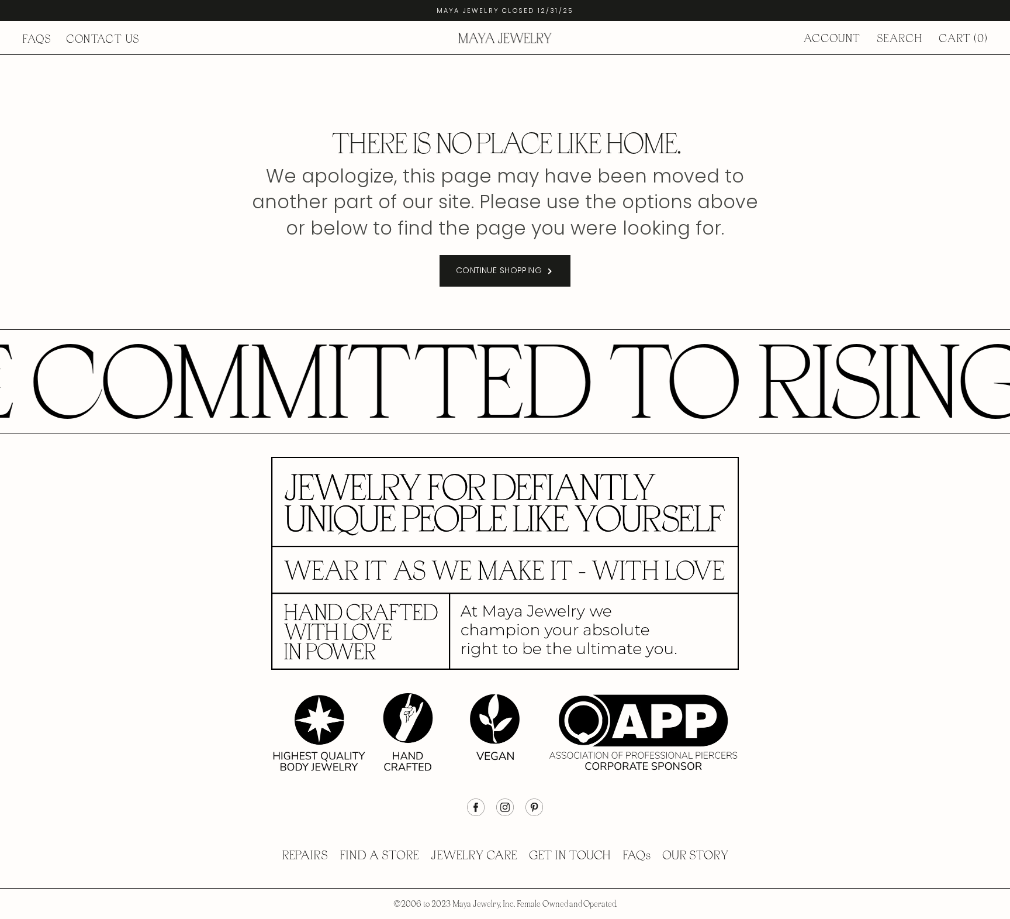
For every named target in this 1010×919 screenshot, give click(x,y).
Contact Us (103, 39)
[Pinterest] (534, 813)
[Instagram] (505, 813)
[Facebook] (476, 813)
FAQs (36, 39)
